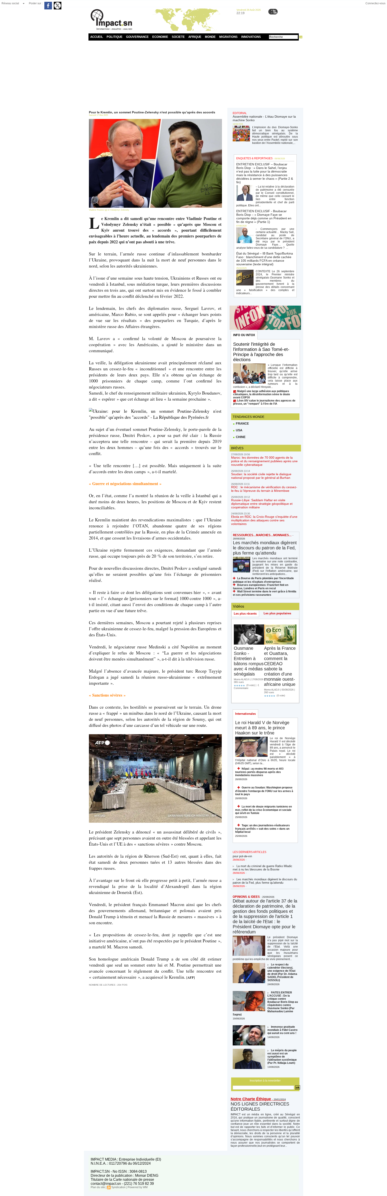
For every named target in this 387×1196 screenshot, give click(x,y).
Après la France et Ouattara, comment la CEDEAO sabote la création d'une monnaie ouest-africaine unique (280, 666)
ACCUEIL (96, 37)
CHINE (240, 437)
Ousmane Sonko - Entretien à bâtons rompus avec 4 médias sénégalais (249, 661)
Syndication (118, 1187)
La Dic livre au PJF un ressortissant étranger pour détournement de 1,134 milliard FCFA (264, 885)
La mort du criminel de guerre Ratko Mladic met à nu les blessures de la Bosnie (262, 859)
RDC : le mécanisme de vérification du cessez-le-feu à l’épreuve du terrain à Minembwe (264, 488)
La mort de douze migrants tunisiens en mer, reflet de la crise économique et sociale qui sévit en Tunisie (263, 810)
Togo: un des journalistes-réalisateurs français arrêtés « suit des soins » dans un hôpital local (262, 828)
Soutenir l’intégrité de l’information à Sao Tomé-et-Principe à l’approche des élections (261, 352)
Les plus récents (245, 613)
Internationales (245, 713)
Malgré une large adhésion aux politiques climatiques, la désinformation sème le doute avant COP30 (261, 394)
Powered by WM (138, 1187)
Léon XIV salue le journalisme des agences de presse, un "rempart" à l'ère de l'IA (264, 402)
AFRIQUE (194, 37)
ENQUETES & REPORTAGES (254, 158)
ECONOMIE (160, 37)
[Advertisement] (193, 74)
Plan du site (98, 1187)
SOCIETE (178, 37)
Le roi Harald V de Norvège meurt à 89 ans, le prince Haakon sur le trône (262, 727)
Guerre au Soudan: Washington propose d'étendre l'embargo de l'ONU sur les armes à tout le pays (264, 791)
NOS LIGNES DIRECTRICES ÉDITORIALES (260, 1106)
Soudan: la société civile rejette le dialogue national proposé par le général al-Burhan (261, 475)
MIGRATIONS (228, 37)
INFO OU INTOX (244, 335)
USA (238, 430)
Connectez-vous (375, 3)
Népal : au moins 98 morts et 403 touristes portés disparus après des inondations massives (259, 772)
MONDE (210, 37)
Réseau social (10, 3)
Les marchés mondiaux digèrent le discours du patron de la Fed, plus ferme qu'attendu (265, 547)
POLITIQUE (115, 37)
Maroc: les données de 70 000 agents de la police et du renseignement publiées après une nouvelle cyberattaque (264, 461)
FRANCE (242, 423)
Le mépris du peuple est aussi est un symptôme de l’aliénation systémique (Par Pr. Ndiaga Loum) (282, 1056)
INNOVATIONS (251, 37)
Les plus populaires (277, 613)
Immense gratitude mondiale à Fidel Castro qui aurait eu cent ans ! (282, 1030)
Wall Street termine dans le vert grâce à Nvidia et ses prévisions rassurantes (264, 593)
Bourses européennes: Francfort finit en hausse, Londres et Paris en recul (260, 586)
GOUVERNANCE (137, 37)
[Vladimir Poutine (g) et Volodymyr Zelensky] (155, 120)
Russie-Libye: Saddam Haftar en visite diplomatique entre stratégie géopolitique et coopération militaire (261, 503)
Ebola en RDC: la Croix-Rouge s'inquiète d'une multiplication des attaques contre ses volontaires (264, 520)
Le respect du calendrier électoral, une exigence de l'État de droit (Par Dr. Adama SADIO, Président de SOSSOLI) (282, 972)
